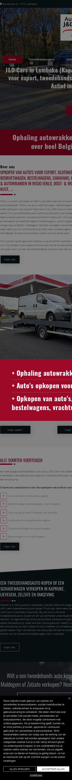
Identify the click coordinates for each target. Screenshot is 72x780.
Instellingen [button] (36, 775)
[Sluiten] (67, 700)
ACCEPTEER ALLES (53, 769)
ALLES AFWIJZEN (20, 769)
